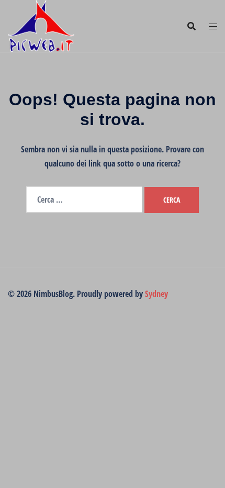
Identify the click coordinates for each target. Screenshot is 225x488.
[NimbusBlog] (41, 25)
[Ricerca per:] (84, 199)
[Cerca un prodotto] (191, 26)
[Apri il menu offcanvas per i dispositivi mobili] (213, 26)
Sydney (156, 294)
